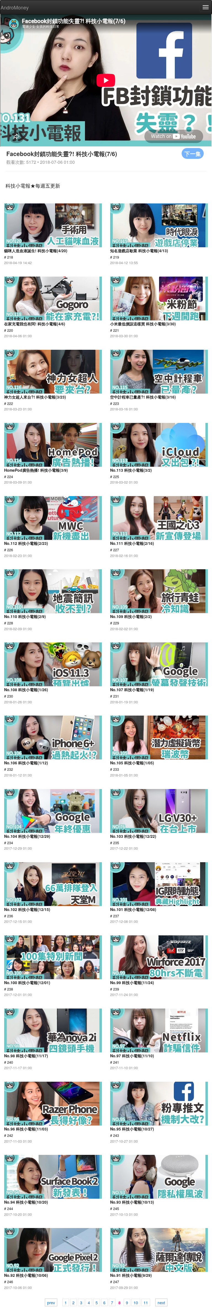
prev (51, 1302)
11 (146, 1302)
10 (136, 1302)
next (161, 1302)
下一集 (192, 153)
